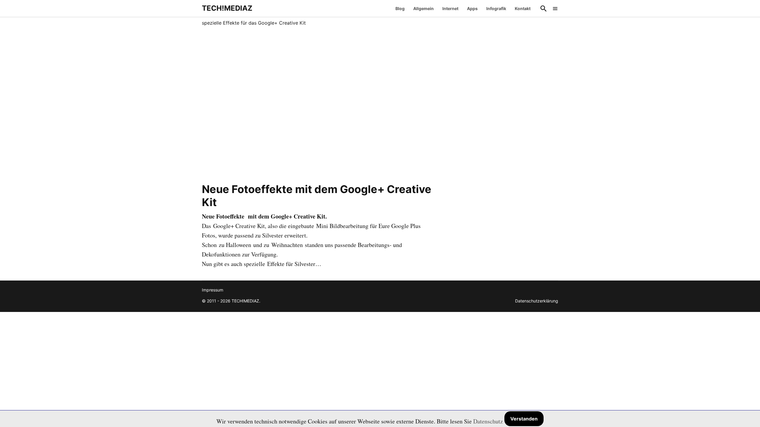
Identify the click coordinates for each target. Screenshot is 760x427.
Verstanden (524, 419)
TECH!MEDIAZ (227, 8)
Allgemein (423, 8)
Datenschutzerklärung (536, 300)
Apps (472, 8)
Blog (400, 8)
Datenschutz (488, 421)
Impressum (212, 289)
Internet (450, 8)
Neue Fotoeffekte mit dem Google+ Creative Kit (316, 195)
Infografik (496, 8)
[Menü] (555, 8)
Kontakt (523, 8)
